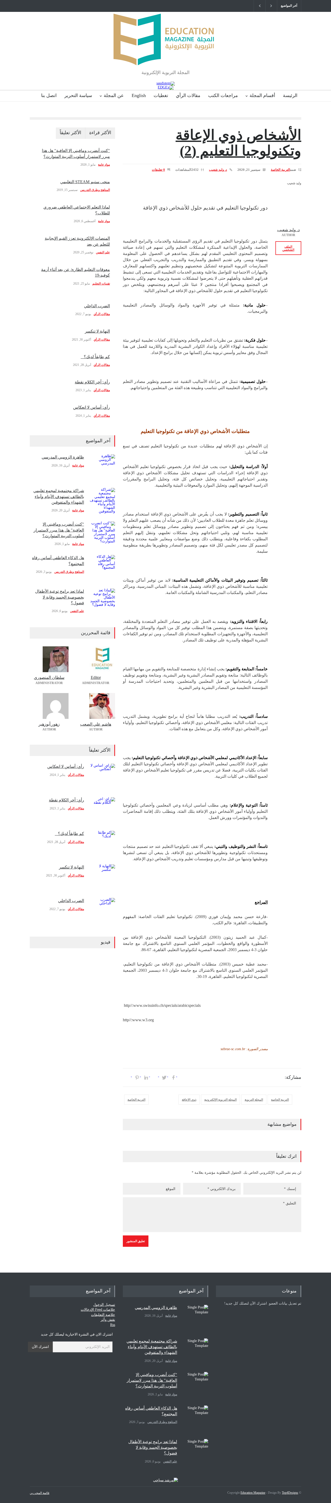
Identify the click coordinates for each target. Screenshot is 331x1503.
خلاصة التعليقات (103, 1315)
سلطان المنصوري (49, 677)
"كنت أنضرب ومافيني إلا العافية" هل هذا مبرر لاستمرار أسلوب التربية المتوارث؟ (59, 530)
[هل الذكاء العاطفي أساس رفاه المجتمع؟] (102, 568)
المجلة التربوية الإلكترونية (220, 1100)
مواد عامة (104, 164)
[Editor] (95, 659)
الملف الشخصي (288, 248)
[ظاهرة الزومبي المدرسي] (102, 467)
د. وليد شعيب (218, 170)
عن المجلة (114, 95)
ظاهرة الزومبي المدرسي (63, 457)
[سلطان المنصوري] (49, 659)
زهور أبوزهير (49, 724)
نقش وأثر (108, 1320)
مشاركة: (293, 1077)
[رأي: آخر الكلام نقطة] (102, 810)
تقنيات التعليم (101, 283)
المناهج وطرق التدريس (95, 190)
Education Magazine (252, 1492)
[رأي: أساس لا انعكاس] (102, 777)
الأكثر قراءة (100, 132)
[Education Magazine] (165, 57)
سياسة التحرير (78, 95)
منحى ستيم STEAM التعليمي (85, 182)
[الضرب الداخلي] (102, 911)
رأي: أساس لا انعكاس (91, 407)
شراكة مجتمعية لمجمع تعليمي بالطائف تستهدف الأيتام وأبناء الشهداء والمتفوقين (58, 496)
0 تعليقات (158, 170)
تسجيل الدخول (104, 1305)
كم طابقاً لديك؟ (95, 357)
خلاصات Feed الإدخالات (98, 1310)
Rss (112, 1325)
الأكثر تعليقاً (70, 132)
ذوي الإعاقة (189, 1100)
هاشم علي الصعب (95, 724)
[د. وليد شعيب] (288, 211)
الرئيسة (290, 95)
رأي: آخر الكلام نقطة (92, 382)
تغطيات (161, 95)
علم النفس (103, 252)
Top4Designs (290, 1492)
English (139, 95)
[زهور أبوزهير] (49, 706)
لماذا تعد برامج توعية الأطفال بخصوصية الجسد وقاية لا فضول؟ (59, 597)
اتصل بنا (49, 95)
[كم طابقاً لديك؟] (102, 844)
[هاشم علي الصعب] (95, 706)
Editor (96, 677)
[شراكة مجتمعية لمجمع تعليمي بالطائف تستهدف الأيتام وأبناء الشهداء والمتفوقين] (102, 501)
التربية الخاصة (280, 170)
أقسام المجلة (262, 95)
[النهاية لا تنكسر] (102, 877)
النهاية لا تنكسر (97, 331)
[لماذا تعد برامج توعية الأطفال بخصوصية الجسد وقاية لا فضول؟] (102, 601)
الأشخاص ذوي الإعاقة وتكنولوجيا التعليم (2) (238, 143)
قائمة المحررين (39, 1493)
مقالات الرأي (188, 95)
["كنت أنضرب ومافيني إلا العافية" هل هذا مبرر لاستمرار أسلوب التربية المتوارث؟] (102, 534)
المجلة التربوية (254, 1100)
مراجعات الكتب (223, 95)
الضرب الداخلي (97, 306)
